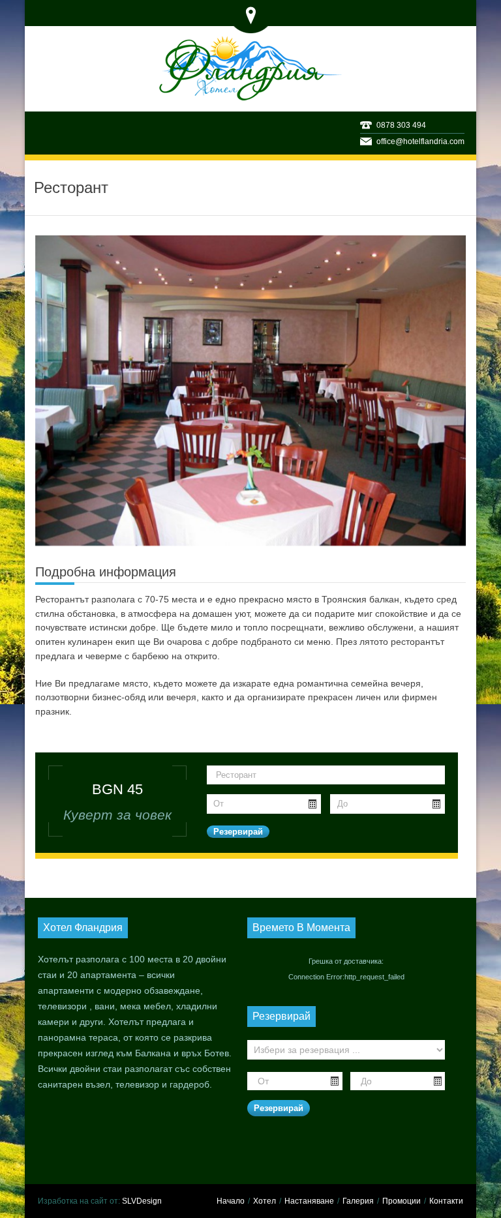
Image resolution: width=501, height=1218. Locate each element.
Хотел (264, 1201)
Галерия (358, 1201)
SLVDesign (142, 1201)
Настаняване (309, 1201)
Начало (231, 1201)
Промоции (401, 1201)
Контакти (446, 1201)
